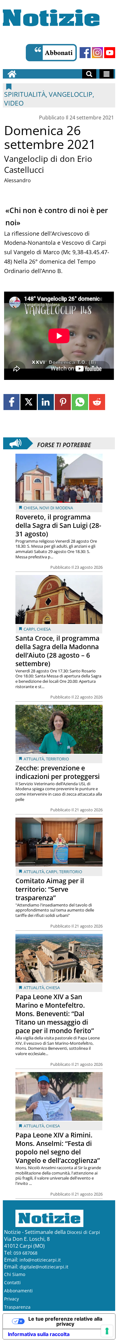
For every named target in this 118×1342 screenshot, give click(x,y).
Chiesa (30, 508)
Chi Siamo (14, 1274)
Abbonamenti (18, 1291)
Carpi (29, 629)
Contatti (12, 1282)
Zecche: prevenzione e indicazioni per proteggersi (57, 772)
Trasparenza (17, 1307)
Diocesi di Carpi (83, 1232)
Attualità (34, 759)
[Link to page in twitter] (28, 402)
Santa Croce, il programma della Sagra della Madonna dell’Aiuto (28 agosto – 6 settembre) (57, 651)
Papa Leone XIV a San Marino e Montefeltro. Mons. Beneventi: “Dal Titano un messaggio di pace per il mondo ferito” (54, 1013)
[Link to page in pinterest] (63, 402)
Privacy (11, 1299)
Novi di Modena (56, 508)
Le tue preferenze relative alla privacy (65, 1321)
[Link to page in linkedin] (46, 402)
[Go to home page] (12, 74)
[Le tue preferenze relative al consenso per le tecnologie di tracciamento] (107, 1331)
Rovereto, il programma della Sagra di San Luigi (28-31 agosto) (58, 525)
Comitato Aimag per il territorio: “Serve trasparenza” (49, 889)
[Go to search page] (89, 74)
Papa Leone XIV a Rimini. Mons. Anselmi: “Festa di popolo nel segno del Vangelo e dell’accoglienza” (57, 1148)
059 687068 (25, 1253)
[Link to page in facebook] (11, 402)
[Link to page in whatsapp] (80, 402)
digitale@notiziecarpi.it (44, 1267)
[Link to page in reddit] (97, 402)
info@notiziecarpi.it (40, 1260)
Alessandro (17, 180)
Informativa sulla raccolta (39, 1334)
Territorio (57, 759)
